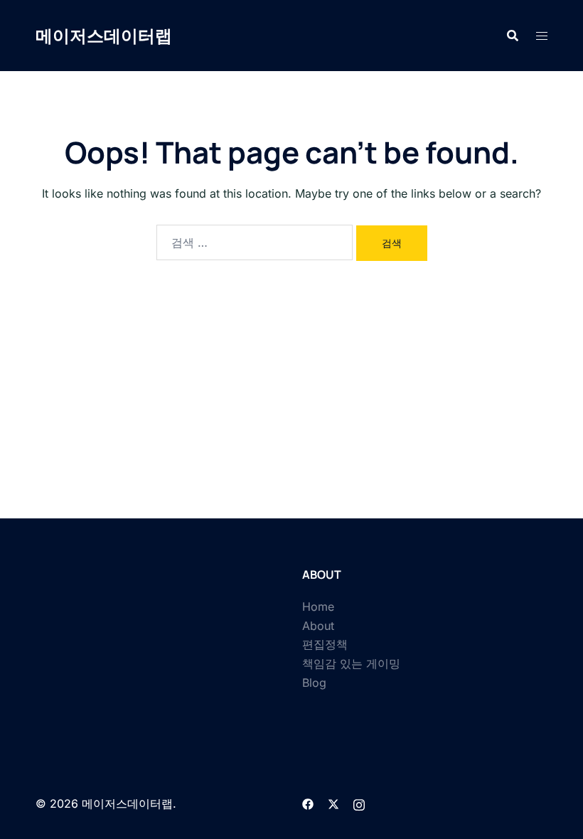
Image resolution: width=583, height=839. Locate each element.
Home (318, 606)
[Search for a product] (512, 35)
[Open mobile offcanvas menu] (541, 36)
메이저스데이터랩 (104, 35)
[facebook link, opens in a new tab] (308, 803)
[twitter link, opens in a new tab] (333, 803)
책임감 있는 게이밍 (351, 663)
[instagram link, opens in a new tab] (359, 803)
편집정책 (325, 644)
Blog (314, 682)
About (318, 626)
